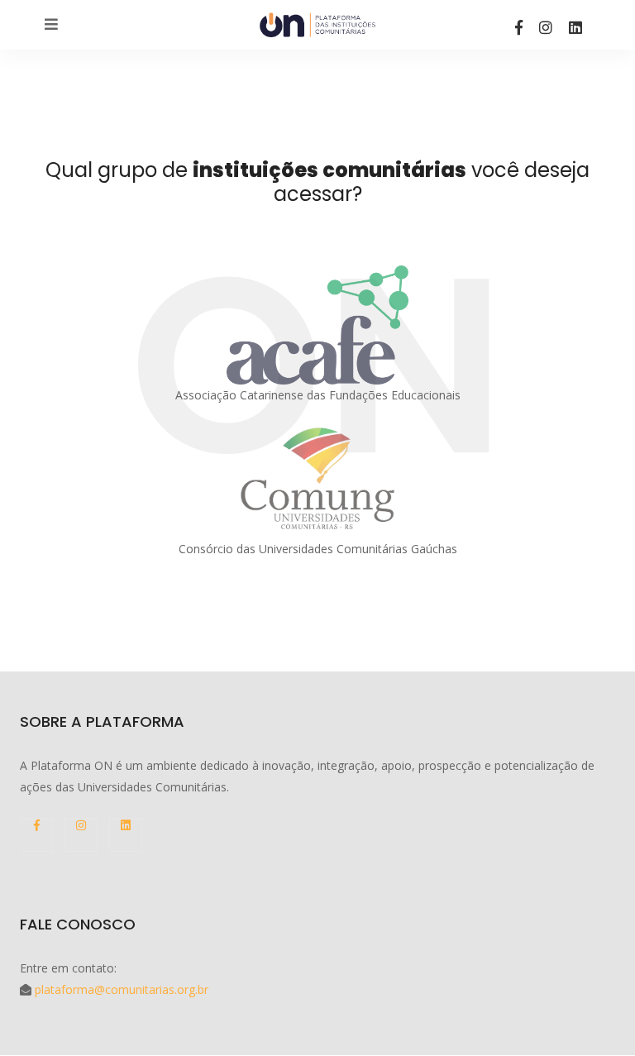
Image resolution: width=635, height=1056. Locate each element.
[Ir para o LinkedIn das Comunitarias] (575, 27)
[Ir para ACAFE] (317, 325)
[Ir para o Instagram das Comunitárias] (546, 27)
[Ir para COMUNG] (317, 478)
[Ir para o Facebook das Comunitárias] (519, 27)
